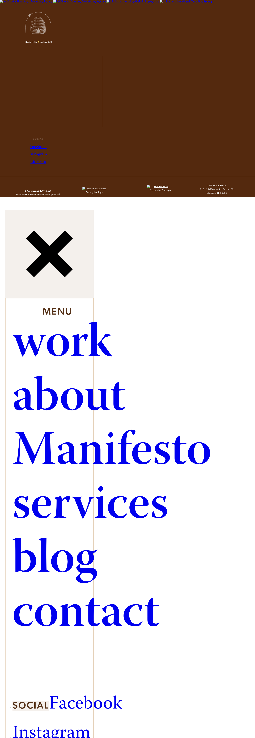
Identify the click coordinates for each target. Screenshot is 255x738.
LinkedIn (38, 161)
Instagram (38, 154)
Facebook (38, 147)
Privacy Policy (51, 198)
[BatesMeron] (106, 1)
